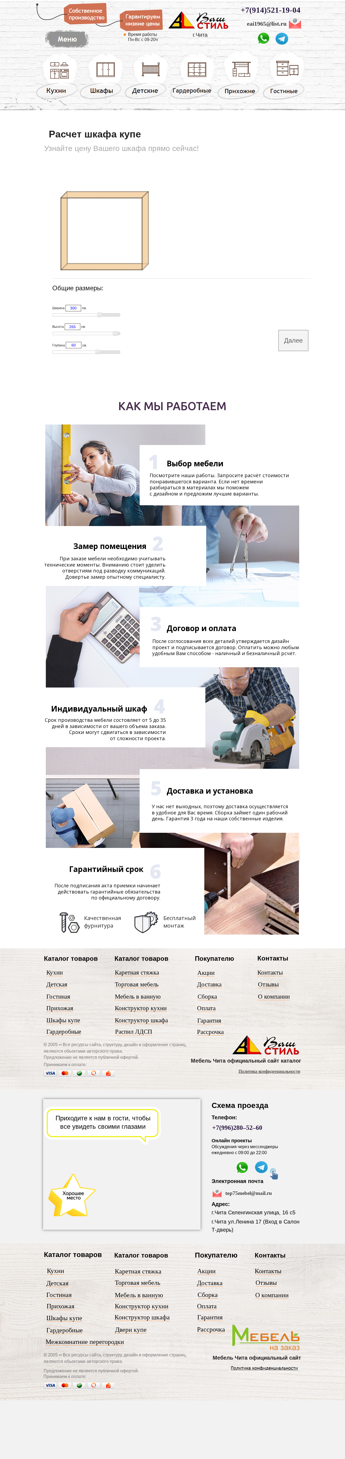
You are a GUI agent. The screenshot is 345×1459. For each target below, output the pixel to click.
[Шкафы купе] (102, 99)
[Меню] (266, 1350)
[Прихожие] (239, 99)
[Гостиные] (284, 100)
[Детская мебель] (146, 99)
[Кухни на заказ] (57, 99)
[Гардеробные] (192, 99)
